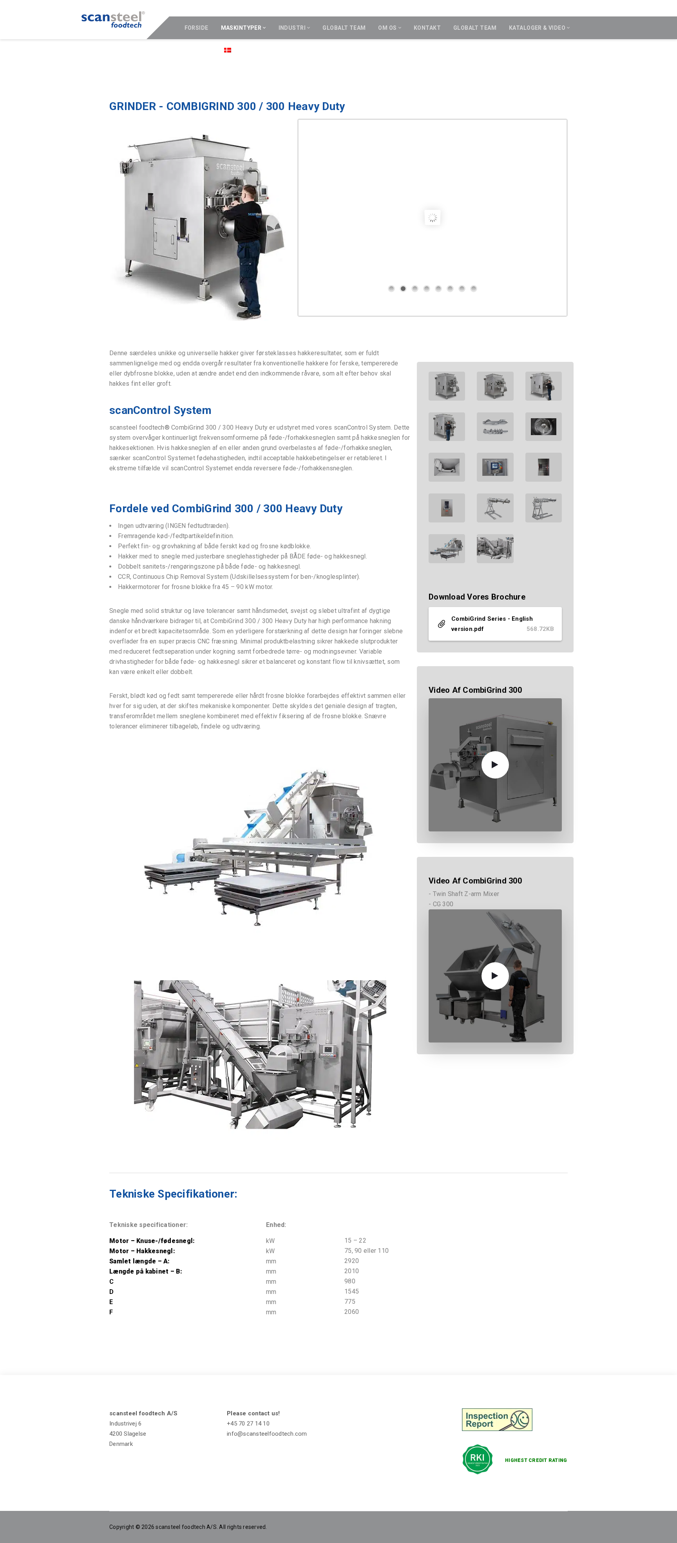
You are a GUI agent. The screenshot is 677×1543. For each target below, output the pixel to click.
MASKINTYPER (241, 28)
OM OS (387, 28)
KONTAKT (427, 28)
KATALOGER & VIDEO (537, 28)
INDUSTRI (292, 28)
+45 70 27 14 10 (248, 1423)
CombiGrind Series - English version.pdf (502, 623)
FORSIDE (196, 28)
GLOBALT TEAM (344, 28)
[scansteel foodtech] (113, 19)
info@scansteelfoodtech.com (267, 1433)
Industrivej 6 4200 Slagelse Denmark (127, 1433)
